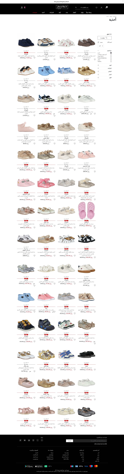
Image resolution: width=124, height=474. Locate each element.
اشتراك (69, 440)
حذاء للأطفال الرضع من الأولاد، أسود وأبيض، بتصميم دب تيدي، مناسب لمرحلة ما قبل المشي (86, 253)
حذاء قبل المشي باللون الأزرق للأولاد (46, 84)
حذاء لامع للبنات (26, 396)
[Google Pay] (50, 466)
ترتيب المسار (35, 457)
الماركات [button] (51, 12)
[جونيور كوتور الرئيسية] (62, 7)
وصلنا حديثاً (82, 452)
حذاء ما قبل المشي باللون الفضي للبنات (66, 196)
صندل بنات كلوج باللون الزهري (86, 224)
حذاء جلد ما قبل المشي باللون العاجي (66, 112)
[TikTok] (20, 440)
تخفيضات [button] (35, 12)
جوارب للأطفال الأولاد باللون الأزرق (66, 84)
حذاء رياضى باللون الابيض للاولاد (66, 338)
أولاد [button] (60, 12)
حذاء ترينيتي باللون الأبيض (46, 112)
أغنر (98, 452)
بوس (98, 454)
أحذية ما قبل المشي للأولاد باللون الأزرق (26, 310)
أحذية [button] (43, 12)
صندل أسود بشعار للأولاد (86, 367)
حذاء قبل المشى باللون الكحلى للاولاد (26, 56)
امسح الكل (109, 42)
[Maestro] (91, 466)
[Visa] (86, 466)
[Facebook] (42, 440)
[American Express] (76, 466)
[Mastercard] (96, 466)
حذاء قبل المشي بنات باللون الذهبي (86, 84)
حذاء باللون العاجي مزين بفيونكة (66, 168)
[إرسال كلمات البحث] (76, 7)
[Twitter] (38, 440)
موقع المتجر (51, 454)
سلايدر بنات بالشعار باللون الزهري (46, 310)
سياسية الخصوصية (50, 457)
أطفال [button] (74, 12)
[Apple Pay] (81, 466)
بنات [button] (67, 12)
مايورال (98, 459)
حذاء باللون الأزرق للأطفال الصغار (46, 338)
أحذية (107, 16)
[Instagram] (33, 440)
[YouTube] (25, 440)
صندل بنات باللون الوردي (26, 424)
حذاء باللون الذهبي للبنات (46, 396)
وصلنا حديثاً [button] (88, 12)
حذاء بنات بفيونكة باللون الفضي (26, 281)
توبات (83, 459)
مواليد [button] (82, 12)
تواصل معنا (67, 452)
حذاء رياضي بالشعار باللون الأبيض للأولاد (66, 367)
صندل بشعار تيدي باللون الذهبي (46, 367)
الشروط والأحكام (50, 459)
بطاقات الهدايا (66, 459)
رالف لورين (97, 461)
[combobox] (82, 7)
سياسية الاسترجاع (65, 457)
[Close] (122, 1)
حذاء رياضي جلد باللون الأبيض (86, 112)
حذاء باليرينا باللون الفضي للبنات (86, 424)
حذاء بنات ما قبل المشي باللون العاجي (66, 424)
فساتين (82, 457)
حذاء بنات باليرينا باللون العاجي (46, 224)
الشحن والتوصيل (66, 454)
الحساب (36, 452)
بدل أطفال (82, 454)
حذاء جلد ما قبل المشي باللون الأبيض (66, 281)
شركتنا (52, 452)
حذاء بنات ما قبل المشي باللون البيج (86, 310)
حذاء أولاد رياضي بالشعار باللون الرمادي (26, 168)
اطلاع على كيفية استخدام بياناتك (100, 443)
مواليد (111, 16)
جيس (98, 457)
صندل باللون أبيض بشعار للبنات (66, 56)
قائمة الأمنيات (35, 454)
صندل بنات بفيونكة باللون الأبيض (46, 281)
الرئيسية (114, 16)
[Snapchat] (29, 440)
